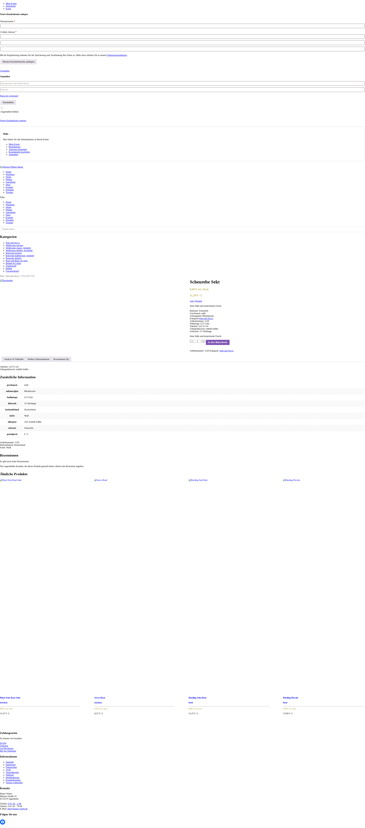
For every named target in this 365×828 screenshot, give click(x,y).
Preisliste (10, 190)
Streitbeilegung (12, 777)
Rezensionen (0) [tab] (61, 359)
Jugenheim (10, 182)
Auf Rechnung (6, 748)
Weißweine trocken (14, 245)
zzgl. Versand (196, 301)
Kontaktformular (13, 780)
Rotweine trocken (14, 253)
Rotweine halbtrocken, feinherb (20, 255)
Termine (9, 192)
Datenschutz (11, 767)
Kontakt (9, 187)
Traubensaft (11, 266)
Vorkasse (4, 746)
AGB (8, 770)
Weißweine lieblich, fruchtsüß (19, 250)
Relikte (9, 268)
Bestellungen (14, 147)
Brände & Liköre (13, 263)
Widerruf (10, 775)
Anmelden (4, 71)
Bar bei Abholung (8, 751)
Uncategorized (12, 271)
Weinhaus (10, 174)
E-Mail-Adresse (8, 32)
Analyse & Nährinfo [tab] (14, 359)
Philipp (9, 179)
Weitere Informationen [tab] (38, 359)
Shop (8, 184)
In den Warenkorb (217, 342)
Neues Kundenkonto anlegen (13, 120)
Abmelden (13, 154)
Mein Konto (11, 3)
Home (8, 172)
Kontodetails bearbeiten (19, 152)
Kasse (8, 8)
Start (2, 276)
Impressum (11, 764)
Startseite (10, 762)
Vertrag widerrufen (14, 782)
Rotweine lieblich (14, 258)
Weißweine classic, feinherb (18, 248)
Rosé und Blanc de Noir (17, 261)
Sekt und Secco (13, 243)
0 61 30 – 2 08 (14, 803)
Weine (8, 177)
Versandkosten (12, 772)
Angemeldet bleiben (9, 112)
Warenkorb (11, 6)
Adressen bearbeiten (18, 149)
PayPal (3, 743)
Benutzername (7, 21)
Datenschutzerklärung (117, 55)
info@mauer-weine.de (17, 809)
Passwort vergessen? (9, 96)
